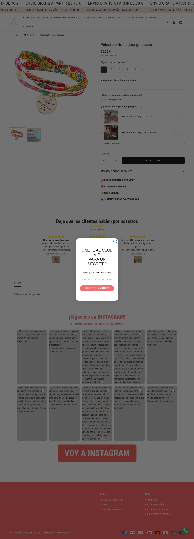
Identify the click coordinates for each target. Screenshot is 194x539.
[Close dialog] (115, 241)
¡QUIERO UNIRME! (97, 288)
